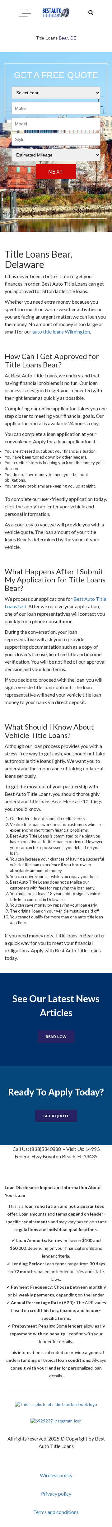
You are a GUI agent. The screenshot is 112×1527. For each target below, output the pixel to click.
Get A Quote (56, 1116)
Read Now (56, 1036)
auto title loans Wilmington (61, 331)
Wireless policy (56, 1475)
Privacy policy (56, 1494)
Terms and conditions (56, 1512)
